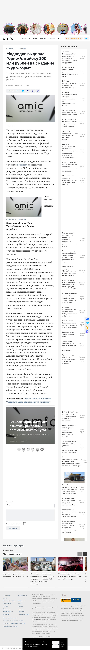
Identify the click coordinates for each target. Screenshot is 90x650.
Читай (34, 38)
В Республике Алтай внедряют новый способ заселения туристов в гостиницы (70, 416)
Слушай (43, 38)
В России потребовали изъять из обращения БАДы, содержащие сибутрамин (69, 311)
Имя (8, 505)
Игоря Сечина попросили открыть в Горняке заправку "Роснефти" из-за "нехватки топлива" (69, 489)
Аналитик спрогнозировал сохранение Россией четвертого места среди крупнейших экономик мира (70, 150)
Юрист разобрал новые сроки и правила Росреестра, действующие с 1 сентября (68, 431)
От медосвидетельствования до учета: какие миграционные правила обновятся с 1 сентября (72, 461)
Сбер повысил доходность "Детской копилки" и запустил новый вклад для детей (69, 271)
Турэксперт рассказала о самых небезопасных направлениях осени (70, 135)
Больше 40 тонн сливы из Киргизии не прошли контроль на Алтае (69, 501)
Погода (5, 606)
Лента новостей (69, 46)
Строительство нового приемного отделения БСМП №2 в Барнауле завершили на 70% (69, 284)
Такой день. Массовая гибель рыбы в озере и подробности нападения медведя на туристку (69, 57)
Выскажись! (13, 91)
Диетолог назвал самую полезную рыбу (68, 334)
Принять (55, 644)
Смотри (52, 38)
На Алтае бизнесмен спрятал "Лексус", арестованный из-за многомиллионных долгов (69, 98)
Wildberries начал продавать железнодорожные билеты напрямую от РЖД (69, 180)
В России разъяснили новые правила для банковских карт (69, 84)
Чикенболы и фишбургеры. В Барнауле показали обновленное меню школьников (69, 345)
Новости (26, 38)
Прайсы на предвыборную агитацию (8, 611)
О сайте (20, 606)
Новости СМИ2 (8, 550)
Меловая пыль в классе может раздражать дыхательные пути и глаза (70, 71)
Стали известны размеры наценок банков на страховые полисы (69, 513)
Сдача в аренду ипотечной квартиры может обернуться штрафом (68, 359)
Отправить (13, 528)
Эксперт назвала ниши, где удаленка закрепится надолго (69, 112)
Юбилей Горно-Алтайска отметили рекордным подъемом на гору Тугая (29, 426)
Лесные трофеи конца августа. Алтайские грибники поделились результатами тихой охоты (70, 239)
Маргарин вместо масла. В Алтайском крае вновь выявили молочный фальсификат (69, 166)
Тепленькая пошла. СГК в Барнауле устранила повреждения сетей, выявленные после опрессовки (69, 446)
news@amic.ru (36, 619)
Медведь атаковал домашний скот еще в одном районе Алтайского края (69, 122)
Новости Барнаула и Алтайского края (23, 611)
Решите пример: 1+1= (14, 524)
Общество (22, 49)
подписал (22, 165)
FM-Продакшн (22, 595)
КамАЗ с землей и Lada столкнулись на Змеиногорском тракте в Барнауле (69, 324)
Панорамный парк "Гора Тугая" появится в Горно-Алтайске (20, 226)
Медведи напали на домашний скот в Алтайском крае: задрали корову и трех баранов (69, 298)
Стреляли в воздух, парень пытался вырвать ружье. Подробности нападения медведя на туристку (69, 526)
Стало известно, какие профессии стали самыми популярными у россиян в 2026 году (69, 256)
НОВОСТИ (10, 49)
